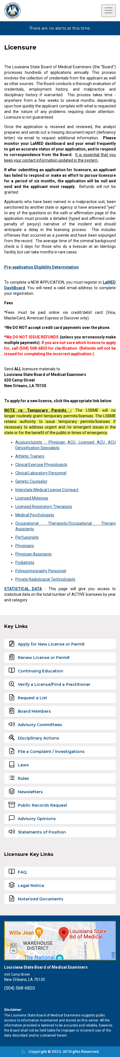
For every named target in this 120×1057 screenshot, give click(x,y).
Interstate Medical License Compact (46, 490)
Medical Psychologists (34, 515)
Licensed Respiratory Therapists (43, 506)
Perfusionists (27, 537)
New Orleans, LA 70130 (24, 979)
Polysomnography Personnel (40, 571)
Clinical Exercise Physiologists (41, 464)
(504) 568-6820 (19, 988)
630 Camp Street (17, 974)
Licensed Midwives (31, 498)
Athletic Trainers (29, 456)
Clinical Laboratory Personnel (40, 473)
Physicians (24, 545)
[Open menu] (108, 10)
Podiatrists (24, 562)
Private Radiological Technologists (45, 579)
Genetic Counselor (31, 481)
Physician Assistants (33, 554)
